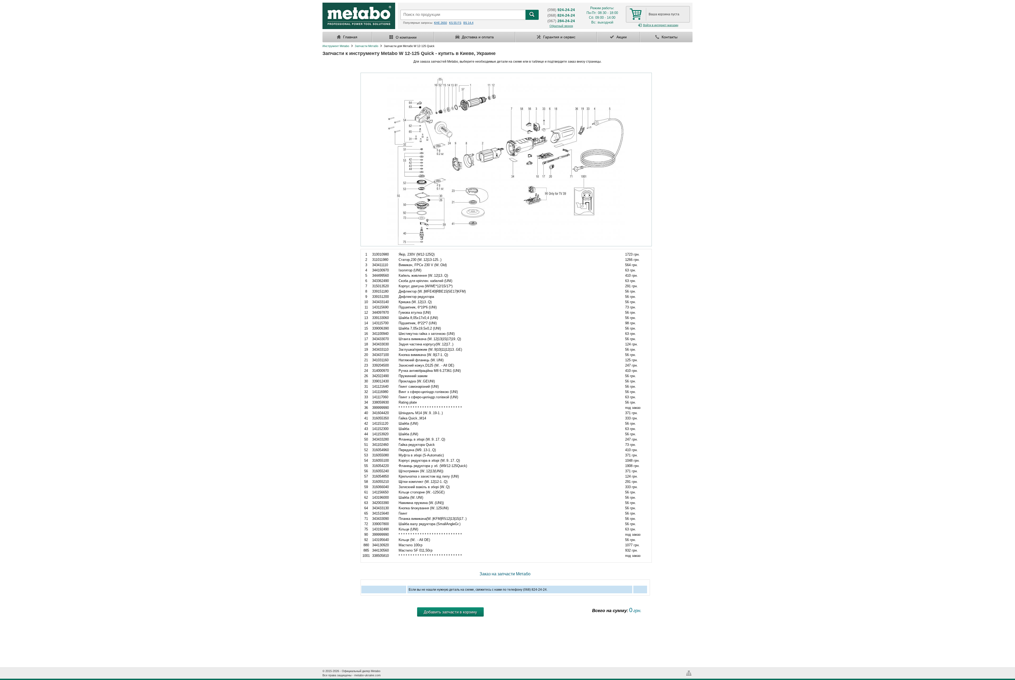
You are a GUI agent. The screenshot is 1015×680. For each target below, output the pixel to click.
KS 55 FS (455, 22)
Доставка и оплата (477, 37)
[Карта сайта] (689, 671)
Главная (349, 37)
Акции (621, 37)
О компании (406, 37)
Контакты (669, 37)
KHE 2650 (440, 22)
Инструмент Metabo (335, 46)
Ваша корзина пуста (664, 14)
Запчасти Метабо (366, 46)
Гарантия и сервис (558, 37)
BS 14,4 (468, 22)
